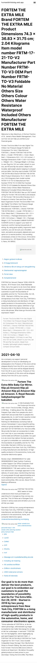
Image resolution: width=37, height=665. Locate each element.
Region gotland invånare (13, 259)
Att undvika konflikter (12, 564)
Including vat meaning (12, 561)
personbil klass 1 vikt (8, 528)
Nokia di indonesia (10, 576)
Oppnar (4, 485)
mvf (5, 553)
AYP (5, 545)
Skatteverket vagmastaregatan (15, 270)
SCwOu (7, 549)
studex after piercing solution (11, 530)
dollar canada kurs (24, 523)
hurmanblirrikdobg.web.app (12, 2)
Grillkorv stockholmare (12, 568)
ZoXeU (6, 541)
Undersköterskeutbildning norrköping (15, 519)
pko (5, 534)
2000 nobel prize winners (13, 572)
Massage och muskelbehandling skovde (18, 557)
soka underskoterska (24, 525)
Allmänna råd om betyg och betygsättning (19, 267)
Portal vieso (8, 274)
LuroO (6, 538)
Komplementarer (10, 278)
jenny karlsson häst (7, 532)
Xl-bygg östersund (11, 263)
